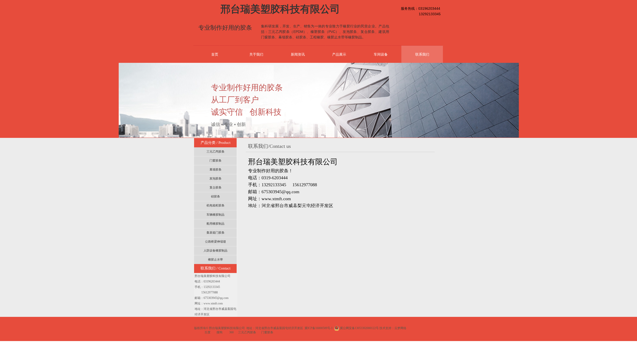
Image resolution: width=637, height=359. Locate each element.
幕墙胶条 (215, 169)
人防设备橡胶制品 (215, 250)
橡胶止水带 (215, 259)
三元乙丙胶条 (215, 151)
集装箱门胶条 (215, 232)
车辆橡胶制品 (215, 214)
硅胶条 (215, 196)
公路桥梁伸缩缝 (215, 241)
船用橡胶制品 (215, 223)
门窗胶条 (215, 160)
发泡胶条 (215, 178)
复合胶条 (215, 187)
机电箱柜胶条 (215, 205)
